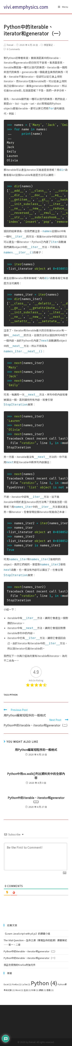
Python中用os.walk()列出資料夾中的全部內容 (36, 776)
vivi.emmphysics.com (26, 7)
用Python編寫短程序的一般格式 (36, 749)
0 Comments (13, 49)
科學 (34, 990)
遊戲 (50, 990)
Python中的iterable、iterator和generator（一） (30, 958)
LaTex (26, 984)
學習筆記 (48, 44)
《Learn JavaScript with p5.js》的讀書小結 (27, 933)
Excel (7, 984)
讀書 (42, 990)
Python (14, 694)
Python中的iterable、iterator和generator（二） (36, 800)
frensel (10, 44)
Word (19, 990)
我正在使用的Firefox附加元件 (19, 965)
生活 (27, 990)
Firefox (16, 984)
